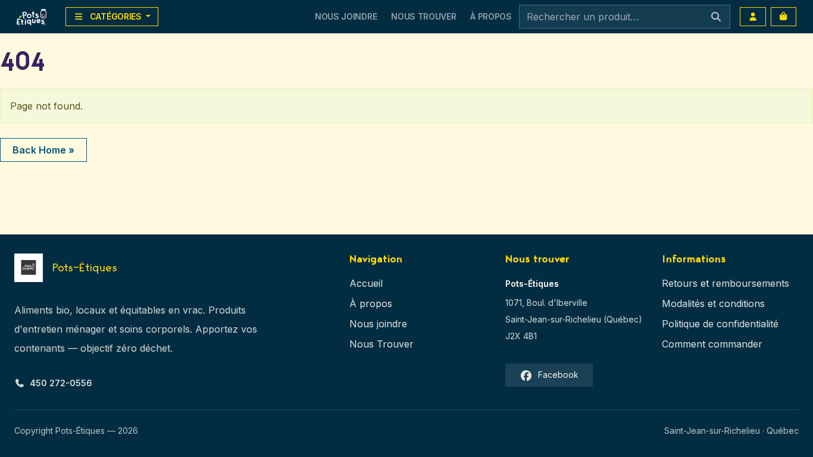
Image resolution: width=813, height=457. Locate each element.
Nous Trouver (423, 16)
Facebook (558, 375)
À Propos (490, 16)
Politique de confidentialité (720, 324)
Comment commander (712, 344)
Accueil (366, 283)
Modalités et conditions (713, 303)
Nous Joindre (346, 16)
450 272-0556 (61, 383)
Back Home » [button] (43, 150)
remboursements (750, 283)
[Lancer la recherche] (716, 17)
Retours (680, 283)
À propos (370, 303)
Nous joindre (378, 324)
